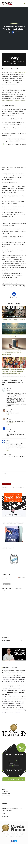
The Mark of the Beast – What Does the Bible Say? (14, 27)
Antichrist (12, 280)
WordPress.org (5, 796)
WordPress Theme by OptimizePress (14, 836)
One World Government (18, 285)
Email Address (6, 579)
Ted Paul (14, 297)
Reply (8, 406)
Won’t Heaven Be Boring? (9, 336)
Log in (3, 789)
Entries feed (5, 791)
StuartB (9, 388)
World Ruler (12, 287)
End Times (19, 280)
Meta (3, 786)
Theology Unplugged (10, 667)
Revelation (5, 287)
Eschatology (14, 23)
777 (7, 280)
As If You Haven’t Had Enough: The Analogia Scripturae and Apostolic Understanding (12, 352)
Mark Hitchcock (14, 283)
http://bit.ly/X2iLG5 (11, 422)
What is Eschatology (7, 100)
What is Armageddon (20, 100)
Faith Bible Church (20, 72)
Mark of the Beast (7, 285)
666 (3, 280)
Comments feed (6, 793)
